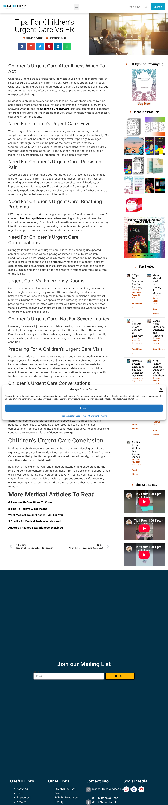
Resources (23, 797)
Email (36, 671)
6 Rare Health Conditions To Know (30, 502)
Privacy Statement (90, 416)
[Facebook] (134, 789)
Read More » (159, 349)
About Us (22, 788)
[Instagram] (126, 789)
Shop (20, 793)
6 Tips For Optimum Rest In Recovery (137, 281)
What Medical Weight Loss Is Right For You (35, 515)
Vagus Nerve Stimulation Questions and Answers (159, 328)
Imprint (103, 416)
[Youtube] (141, 789)
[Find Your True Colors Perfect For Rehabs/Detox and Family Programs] (144, 257)
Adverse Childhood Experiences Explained (35, 527)
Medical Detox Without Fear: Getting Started (136, 449)
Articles (21, 802)
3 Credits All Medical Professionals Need (34, 521)
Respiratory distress (33, 218)
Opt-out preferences (70, 416)
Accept (84, 408)
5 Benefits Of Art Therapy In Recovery (137, 328)
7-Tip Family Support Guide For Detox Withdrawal (160, 368)
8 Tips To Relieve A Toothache (27, 508)
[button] (161, 389)
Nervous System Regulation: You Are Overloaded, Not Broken (139, 368)
